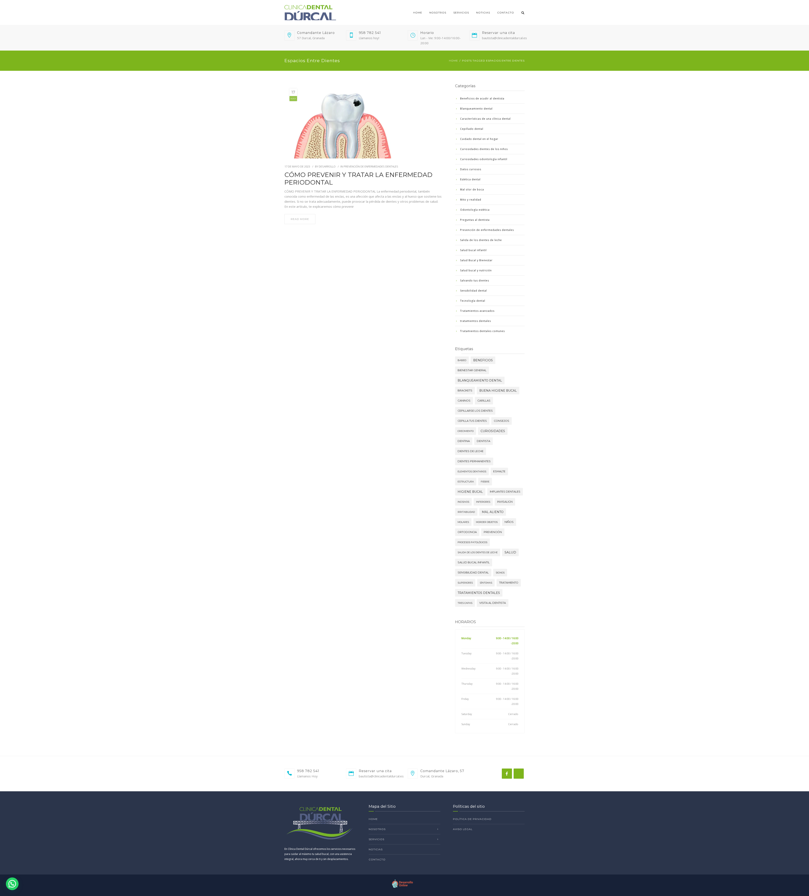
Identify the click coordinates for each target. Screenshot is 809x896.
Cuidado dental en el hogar (479, 139)
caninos (464, 400)
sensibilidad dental (473, 572)
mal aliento (493, 512)
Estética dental (470, 179)
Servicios (461, 12)
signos (500, 572)
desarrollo (327, 166)
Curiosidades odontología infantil (483, 159)
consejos (501, 420)
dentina (464, 441)
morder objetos (487, 522)
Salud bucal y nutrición (476, 270)
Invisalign (505, 501)
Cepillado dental (471, 129)
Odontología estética (475, 210)
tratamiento (508, 582)
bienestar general (472, 370)
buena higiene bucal (498, 390)
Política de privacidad (472, 819)
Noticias (483, 12)
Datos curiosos (470, 169)
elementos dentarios (472, 471)
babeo (462, 360)
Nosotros (437, 12)
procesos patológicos (472, 542)
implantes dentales (505, 491)
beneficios (483, 360)
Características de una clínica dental (485, 119)
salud (510, 552)
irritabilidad (466, 511)
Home (417, 12)
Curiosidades (493, 431)
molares (463, 522)
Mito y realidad (470, 199)
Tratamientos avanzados (477, 311)
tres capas (465, 602)
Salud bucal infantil (473, 250)
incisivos (463, 501)
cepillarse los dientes (475, 410)
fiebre (485, 481)
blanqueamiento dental (480, 380)
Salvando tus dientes (474, 280)
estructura (466, 481)
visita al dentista (492, 602)
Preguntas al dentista (475, 220)
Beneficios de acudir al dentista (482, 98)
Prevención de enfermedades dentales (371, 166)
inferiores (483, 501)
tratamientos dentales (475, 321)
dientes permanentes (474, 461)
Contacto (505, 12)
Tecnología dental (472, 301)
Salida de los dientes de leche (481, 240)
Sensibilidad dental (473, 290)
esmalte (499, 471)
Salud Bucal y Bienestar (476, 260)
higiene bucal (470, 492)
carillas (483, 400)
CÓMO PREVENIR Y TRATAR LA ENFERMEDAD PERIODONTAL (358, 178)
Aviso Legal (463, 829)
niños (509, 522)
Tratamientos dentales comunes (482, 331)
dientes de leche (471, 451)
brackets (465, 390)
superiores (465, 582)
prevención (493, 532)
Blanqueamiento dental (476, 108)
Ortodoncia (467, 532)
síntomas (486, 582)
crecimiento (466, 431)
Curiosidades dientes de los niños (484, 149)
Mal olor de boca (472, 189)
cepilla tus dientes (472, 420)
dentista (483, 441)
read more (300, 219)
